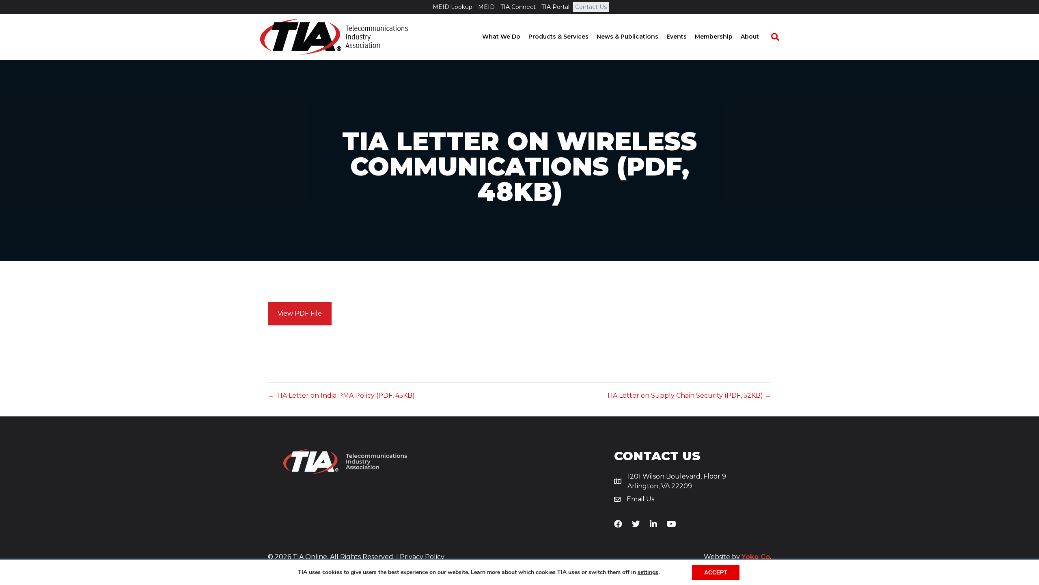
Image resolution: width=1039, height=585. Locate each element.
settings (648, 572)
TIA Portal (555, 7)
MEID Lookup (452, 7)
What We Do (501, 36)
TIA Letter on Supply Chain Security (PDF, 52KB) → (688, 395)
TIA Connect (518, 7)
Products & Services (558, 36)
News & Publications (627, 36)
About (750, 36)
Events (676, 36)
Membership (714, 36)
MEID (486, 7)
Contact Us (591, 7)
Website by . (737, 557)
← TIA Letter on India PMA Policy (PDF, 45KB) (341, 395)
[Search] (771, 37)
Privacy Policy (422, 557)
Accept (715, 572)
